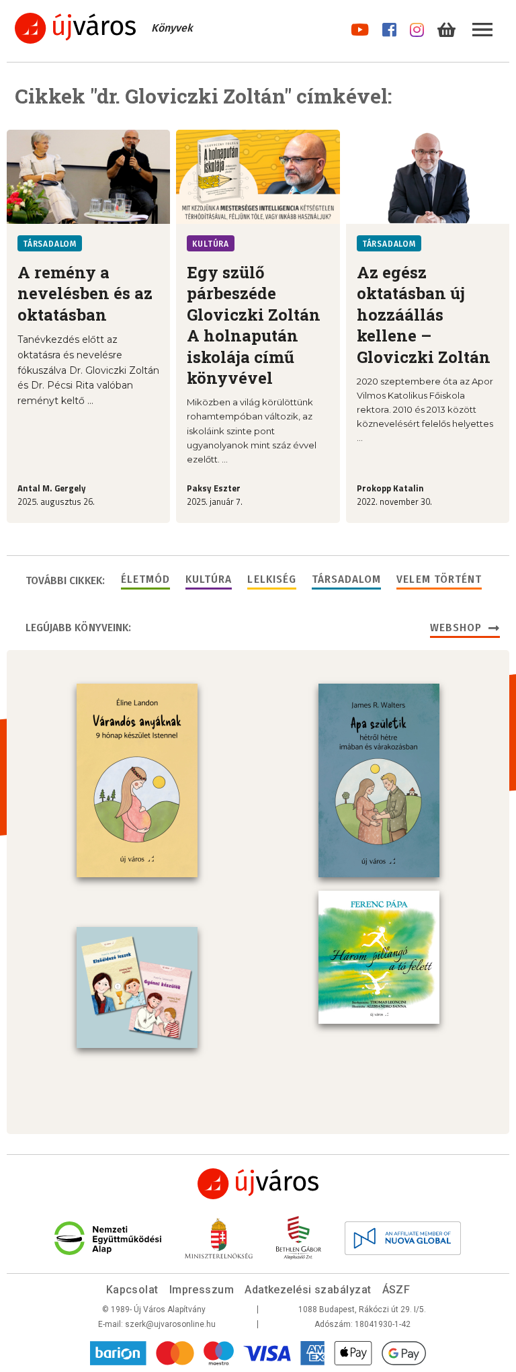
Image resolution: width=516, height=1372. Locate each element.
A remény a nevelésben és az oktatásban (85, 293)
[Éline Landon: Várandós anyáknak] (137, 780)
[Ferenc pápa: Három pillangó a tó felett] (378, 957)
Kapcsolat (132, 1289)
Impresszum (201, 1289)
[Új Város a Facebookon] (389, 27)
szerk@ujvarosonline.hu (170, 1324)
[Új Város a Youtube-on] (360, 27)
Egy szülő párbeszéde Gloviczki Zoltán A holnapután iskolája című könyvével (253, 325)
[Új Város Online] (258, 1183)
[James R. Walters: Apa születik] (378, 780)
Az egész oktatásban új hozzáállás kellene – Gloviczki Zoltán (423, 314)
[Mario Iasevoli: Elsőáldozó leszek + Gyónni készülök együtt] (137, 987)
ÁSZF (396, 1289)
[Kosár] (446, 27)
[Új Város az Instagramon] (417, 27)
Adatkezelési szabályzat (308, 1289)
